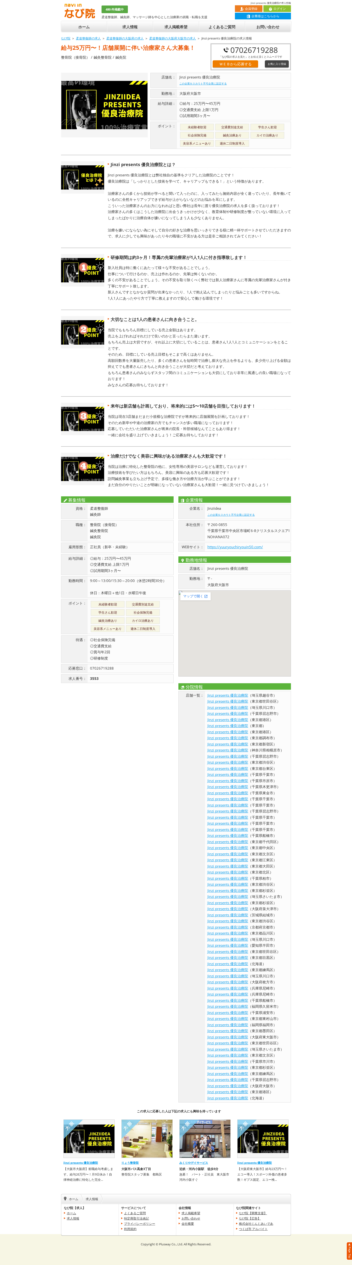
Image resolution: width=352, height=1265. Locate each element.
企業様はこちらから (265, 16)
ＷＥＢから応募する (235, 64)
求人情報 (130, 26)
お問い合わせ (267, 26)
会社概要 (188, 1223)
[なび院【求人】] (79, 15)
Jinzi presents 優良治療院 (227, 695)
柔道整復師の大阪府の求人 (125, 38)
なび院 (65, 38)
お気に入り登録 (277, 64)
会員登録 (251, 8)
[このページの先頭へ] (349, 1257)
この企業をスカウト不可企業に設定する (203, 83)
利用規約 (130, 1229)
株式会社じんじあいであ (256, 1223)
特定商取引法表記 (136, 1218)
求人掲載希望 (176, 26)
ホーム (84, 26)
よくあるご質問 (222, 26)
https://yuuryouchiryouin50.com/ (235, 546)
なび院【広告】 (250, 1218)
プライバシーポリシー (139, 1223)
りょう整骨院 (130, 1162)
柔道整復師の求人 (88, 38)
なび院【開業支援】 (253, 1213)
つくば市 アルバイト (253, 1229)
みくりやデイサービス (193, 1162)
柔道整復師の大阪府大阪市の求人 (172, 38)
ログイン (279, 8)
